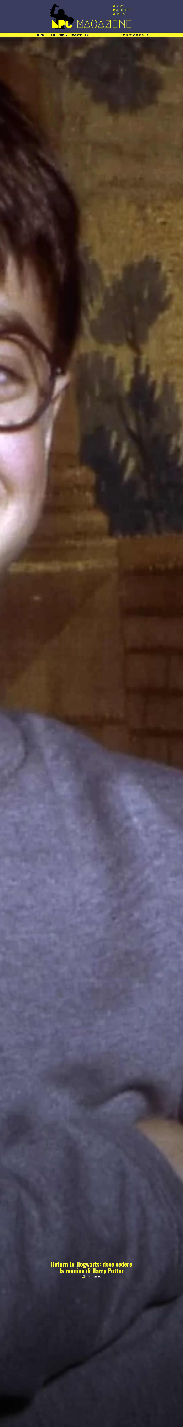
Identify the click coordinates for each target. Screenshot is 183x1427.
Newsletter (76, 35)
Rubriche (40, 35)
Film (53, 35)
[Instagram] (127, 34)
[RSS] (140, 34)
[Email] (143, 34)
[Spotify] (133, 34)
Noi (86, 35)
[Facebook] (121, 34)
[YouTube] (130, 34)
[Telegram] (137, 34)
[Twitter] (124, 34)
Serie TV (63, 35)
